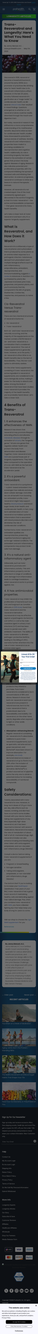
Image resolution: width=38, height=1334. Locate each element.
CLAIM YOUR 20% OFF (28, 668)
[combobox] (21, 665)
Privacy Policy (6, 1318)
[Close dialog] (36, 652)
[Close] (36, 1306)
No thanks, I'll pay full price (28, 670)
